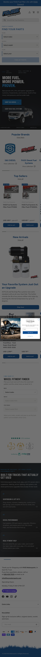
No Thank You (30, 336)
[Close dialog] (39, 319)
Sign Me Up (30, 332)
